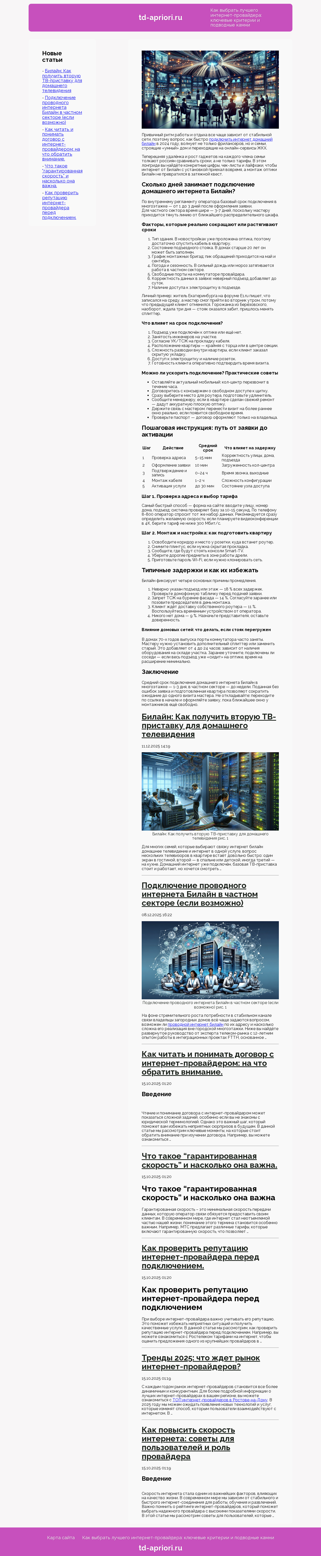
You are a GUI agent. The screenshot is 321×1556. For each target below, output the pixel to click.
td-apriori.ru (160, 17)
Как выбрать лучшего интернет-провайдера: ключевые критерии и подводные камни (236, 18)
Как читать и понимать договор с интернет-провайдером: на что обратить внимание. (61, 144)
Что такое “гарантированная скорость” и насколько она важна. (62, 175)
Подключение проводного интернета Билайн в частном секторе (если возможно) (62, 110)
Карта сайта (61, 1537)
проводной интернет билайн (195, 1024)
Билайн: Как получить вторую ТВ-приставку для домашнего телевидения (62, 80)
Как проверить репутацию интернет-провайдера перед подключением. (60, 205)
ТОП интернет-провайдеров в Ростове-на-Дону (220, 1400)
